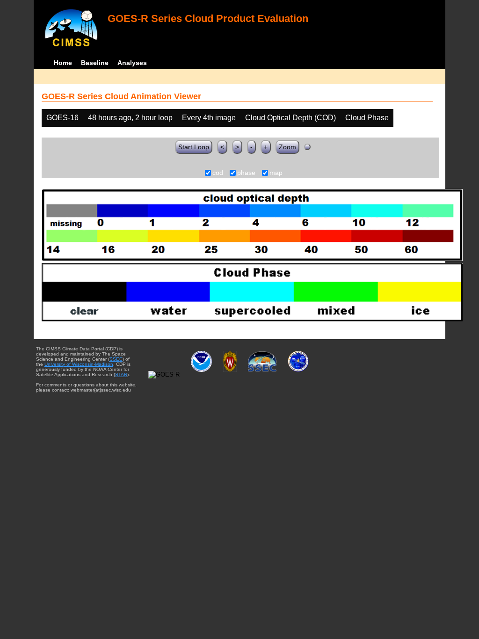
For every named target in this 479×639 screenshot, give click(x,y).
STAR (121, 374)
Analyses (132, 62)
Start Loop (193, 147)
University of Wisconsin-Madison (78, 364)
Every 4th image (209, 118)
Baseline (95, 62)
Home (63, 62)
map (276, 173)
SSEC (116, 359)
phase (246, 173)
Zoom (287, 147)
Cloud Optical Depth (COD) (290, 118)
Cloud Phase (367, 118)
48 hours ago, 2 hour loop (130, 118)
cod (217, 173)
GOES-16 (62, 118)
